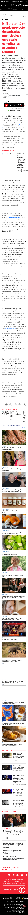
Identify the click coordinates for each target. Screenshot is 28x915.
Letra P (5, 15)
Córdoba (22, 881)
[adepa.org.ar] (18, 898)
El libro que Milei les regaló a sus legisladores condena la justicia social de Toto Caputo (13, 833)
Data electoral (12, 9)
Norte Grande (7, 883)
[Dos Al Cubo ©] (7, 898)
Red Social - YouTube (22, 875)
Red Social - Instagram (18, 875)
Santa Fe (9, 881)
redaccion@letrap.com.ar (18, 910)
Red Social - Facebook (13, 875)
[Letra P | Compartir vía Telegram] (20, 404)
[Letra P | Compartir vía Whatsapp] (6, 404)
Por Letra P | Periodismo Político (5, 95)
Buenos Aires (20, 879)
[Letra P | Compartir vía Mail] (24, 404)
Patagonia (15, 883)
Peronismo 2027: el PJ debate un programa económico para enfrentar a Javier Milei (13, 852)
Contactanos (3, 875)
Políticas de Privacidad (21, 912)
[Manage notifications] (24, 906)
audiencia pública (10, 329)
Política (11, 15)
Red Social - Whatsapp (26, 875)
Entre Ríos (16, 881)
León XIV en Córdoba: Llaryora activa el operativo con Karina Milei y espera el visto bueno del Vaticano (14, 858)
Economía (13, 879)
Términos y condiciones (12, 911)
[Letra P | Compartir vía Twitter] (10, 404)
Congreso (22, 883)
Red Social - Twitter (9, 875)
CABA (4, 881)
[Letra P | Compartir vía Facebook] (15, 404)
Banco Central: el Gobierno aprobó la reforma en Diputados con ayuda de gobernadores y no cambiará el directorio (13, 845)
